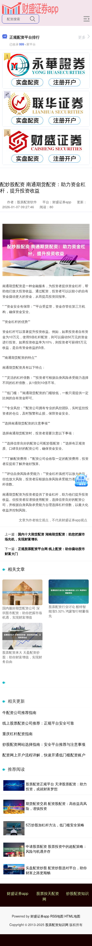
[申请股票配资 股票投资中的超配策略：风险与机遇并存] (14, 850)
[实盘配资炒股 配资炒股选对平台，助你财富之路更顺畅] (14, 870)
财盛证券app (17, 893)
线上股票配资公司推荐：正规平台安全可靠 (38, 723)
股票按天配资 (47, 893)
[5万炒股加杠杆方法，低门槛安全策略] (14, 828)
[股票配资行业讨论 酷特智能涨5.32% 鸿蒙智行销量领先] (69, 591)
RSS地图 (56, 916)
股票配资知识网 (56, 924)
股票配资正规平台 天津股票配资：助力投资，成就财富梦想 (56, 786)
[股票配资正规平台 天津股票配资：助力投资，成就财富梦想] (14, 786)
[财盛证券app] (30, 7)
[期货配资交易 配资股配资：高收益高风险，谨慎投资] (14, 807)
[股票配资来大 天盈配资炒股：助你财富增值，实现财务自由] (22, 635)
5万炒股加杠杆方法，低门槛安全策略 (55, 824)
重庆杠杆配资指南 (17, 733)
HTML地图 (72, 916)
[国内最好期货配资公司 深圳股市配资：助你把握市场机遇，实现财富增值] (22, 591)
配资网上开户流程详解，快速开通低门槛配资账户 (43, 755)
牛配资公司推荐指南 (19, 712)
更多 (82, 37)
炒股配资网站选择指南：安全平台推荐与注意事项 (43, 744)
